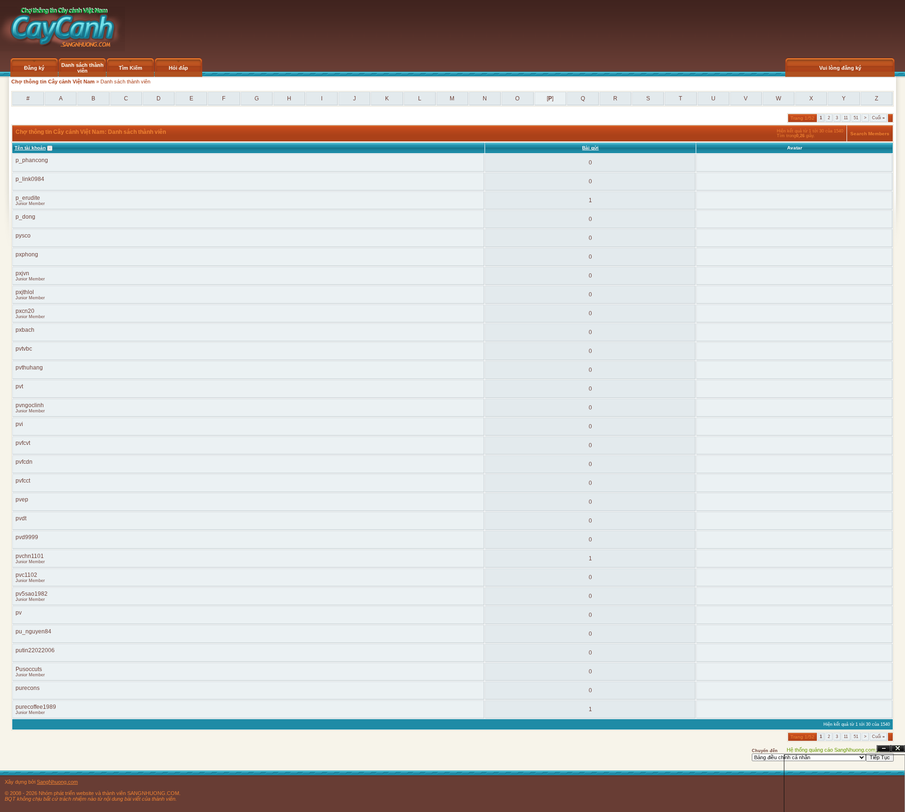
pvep (22, 499)
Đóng (898, 748)
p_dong (25, 216)
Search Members (869, 133)
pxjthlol (25, 292)
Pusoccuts (29, 669)
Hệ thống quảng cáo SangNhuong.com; (832, 750)
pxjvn (22, 273)
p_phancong (32, 160)
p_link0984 (30, 179)
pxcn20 (25, 311)
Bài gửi (590, 147)
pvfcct (23, 480)
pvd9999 (27, 537)
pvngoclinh (30, 405)
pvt (19, 386)
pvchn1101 (30, 556)
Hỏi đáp (178, 68)
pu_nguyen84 (33, 631)
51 (856, 117)
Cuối (878, 117)
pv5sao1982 (32, 594)
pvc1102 (26, 575)
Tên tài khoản (30, 147)
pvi (19, 424)
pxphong (27, 254)
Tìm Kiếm (130, 68)
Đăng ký (34, 68)
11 (846, 117)
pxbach (25, 330)
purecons (28, 688)
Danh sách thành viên (82, 68)
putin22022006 (35, 650)
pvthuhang (29, 367)
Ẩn (884, 748)
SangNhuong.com (57, 782)
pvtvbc (24, 348)
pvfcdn (24, 462)
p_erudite (28, 198)
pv (19, 612)
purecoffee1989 (36, 707)
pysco (23, 235)
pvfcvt (23, 443)
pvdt (21, 518)
